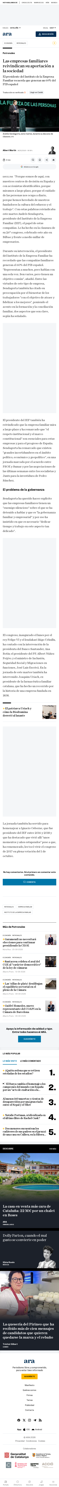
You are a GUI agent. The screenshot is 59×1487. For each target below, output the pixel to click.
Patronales (21, 43)
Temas (29, 1400)
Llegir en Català (36, 92)
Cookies (41, 1441)
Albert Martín (9, 150)
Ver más (52, 1149)
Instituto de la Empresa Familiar (17, 912)
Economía (8, 43)
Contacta (29, 1410)
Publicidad (29, 1405)
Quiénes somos (29, 1390)
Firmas (29, 1395)
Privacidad (20, 1441)
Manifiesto (29, 1385)
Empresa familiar (25, 907)
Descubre (8, 1148)
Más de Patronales (14, 926)
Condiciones (31, 1441)
